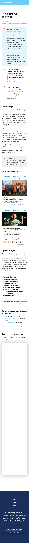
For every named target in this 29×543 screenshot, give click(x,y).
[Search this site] (26, 2)
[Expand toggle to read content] (25, 277)
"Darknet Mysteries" (9, 322)
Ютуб (14, 505)
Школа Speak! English (7, 2)
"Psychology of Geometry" (11, 318)
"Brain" (5, 316)
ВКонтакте (14, 502)
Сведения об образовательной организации (14, 531)
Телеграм (14, 499)
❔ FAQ (3, 10)
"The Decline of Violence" (11, 327)
